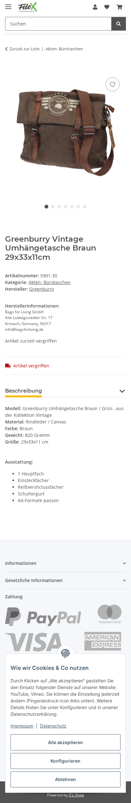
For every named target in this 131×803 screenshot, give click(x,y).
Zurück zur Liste (24, 49)
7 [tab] (84, 207)
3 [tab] (59, 207)
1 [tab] (46, 207)
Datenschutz (53, 725)
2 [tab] (53, 207)
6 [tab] (78, 207)
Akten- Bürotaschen (50, 282)
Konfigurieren (65, 761)
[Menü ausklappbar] (8, 4)
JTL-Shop (76, 795)
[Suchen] (118, 24)
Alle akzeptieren (65, 742)
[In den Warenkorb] (10, 68)
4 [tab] (65, 207)
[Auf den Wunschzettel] (113, 84)
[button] (95, 7)
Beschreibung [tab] (23, 391)
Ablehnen (65, 779)
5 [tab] (72, 207)
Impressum (21, 725)
